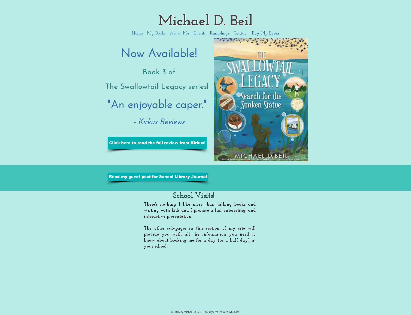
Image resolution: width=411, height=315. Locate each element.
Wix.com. (234, 312)
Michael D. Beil (205, 21)
